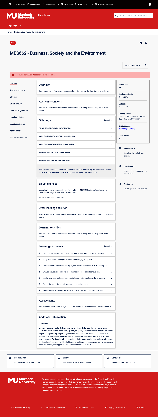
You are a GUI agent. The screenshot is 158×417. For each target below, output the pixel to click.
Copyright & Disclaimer (117, 407)
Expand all (108, 120)
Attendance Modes (105, 4)
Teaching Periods (52, 4)
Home (9, 32)
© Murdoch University (21, 407)
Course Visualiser (18, 4)
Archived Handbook (85, 4)
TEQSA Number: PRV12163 (54, 407)
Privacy (142, 407)
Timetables (68, 4)
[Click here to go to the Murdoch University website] (20, 16)
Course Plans (35, 4)
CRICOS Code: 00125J (86, 407)
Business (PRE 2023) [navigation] (127, 129)
